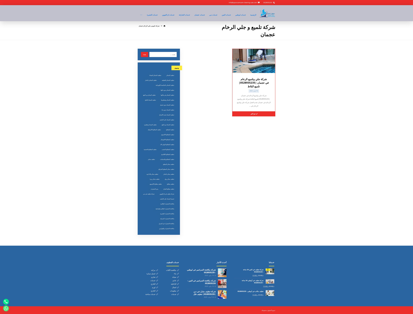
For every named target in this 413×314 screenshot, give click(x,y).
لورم (153, 287)
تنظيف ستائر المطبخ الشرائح (166, 169)
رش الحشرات (154, 189)
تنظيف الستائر (170, 75)
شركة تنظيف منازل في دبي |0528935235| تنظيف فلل (204, 292)
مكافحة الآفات (171, 270)
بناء (175, 273)
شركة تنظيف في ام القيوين (167, 194)
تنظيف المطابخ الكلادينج (167, 154)
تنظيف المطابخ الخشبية (150, 149)
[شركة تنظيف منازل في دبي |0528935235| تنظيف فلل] (222, 294)
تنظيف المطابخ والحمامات (167, 159)
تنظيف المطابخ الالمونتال (167, 139)
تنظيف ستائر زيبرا (154, 179)
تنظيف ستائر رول (169, 179)
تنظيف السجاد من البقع (168, 125)
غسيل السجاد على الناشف (167, 199)
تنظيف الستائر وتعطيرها (167, 100)
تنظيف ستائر (151, 159)
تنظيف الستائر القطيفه (168, 80)
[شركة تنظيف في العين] (267, 13)
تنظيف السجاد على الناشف (167, 120)
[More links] (141, 12)
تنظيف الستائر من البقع (149, 95)
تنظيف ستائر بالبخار (168, 174)
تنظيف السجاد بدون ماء (168, 110)
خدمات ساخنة (150, 294)
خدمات (152, 280)
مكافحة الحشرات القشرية (167, 214)
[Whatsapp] (6, 308)
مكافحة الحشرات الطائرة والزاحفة (165, 209)
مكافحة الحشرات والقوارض (166, 228)
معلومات (173, 291)
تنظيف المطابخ (170, 130)
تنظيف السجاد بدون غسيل (167, 105)
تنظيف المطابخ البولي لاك (167, 144)
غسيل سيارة (151, 273)
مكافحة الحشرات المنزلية (167, 219)
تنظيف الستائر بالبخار (151, 80)
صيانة (174, 277)
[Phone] (6, 302)
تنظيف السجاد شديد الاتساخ (166, 115)
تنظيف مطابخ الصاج (168, 189)
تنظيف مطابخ (170, 184)
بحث (144, 54)
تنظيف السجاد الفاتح (150, 100)
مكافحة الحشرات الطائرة (167, 204)
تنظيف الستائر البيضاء (155, 75)
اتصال (174, 287)
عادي (174, 280)
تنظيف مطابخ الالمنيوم (156, 184)
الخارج (153, 284)
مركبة (153, 270)
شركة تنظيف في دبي (148, 194)
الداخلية (173, 284)
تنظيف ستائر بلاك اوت (152, 174)
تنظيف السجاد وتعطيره (150, 125)
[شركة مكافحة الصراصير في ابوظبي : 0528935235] (222, 272)
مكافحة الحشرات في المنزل (166, 223)
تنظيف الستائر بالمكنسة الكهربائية (165, 85)
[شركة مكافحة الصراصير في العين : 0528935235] (222, 283)
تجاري (153, 277)
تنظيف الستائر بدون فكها (167, 90)
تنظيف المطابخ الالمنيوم (167, 135)
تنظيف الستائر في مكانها (167, 95)
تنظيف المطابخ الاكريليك (154, 130)
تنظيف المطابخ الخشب (168, 149)
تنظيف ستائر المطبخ (168, 164)
